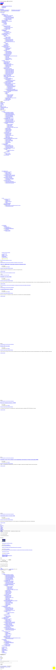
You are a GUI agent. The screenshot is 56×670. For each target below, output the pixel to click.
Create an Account (7, 666)
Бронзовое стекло (8, 65)
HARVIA (7, 43)
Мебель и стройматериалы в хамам (9, 76)
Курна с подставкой (10, 94)
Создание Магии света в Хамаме (6, 289)
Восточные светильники (9, 84)
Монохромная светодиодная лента (12, 89)
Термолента (7, 59)
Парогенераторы (8, 79)
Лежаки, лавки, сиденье (7, 75)
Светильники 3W (10, 88)
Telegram (1, 3)
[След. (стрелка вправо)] (1, 669)
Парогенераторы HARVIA (11, 80)
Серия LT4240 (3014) (9, 52)
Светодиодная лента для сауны (10, 41)
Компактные (7, 49)
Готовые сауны (6, 35)
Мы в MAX (2, 9)
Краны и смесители (8, 19)
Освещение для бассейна (7, 16)
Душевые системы (6, 67)
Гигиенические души (7, 61)
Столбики (5, 24)
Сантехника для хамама (7, 91)
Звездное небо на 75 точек (9, 73)
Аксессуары (7, 92)
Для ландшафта (4, 22)
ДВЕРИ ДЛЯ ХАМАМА (7, 63)
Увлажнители (6, 45)
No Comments (7, 553)
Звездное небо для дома (9, 27)
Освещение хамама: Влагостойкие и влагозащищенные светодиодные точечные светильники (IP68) (19, 459)
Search (1, 101)
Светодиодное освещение (6, 46)
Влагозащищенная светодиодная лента (11, 55)
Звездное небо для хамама (8, 68)
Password (2, 662)
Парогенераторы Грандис (9, 81)
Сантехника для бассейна (7, 18)
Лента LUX (7, 56)
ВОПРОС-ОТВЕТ (4, 556)
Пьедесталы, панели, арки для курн (11, 97)
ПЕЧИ (5, 42)
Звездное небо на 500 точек (10, 72)
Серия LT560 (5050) (9, 53)
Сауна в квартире (6, 44)
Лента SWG (7, 57)
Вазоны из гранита (8, 32)
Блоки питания (6, 47)
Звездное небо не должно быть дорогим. (7, 543)
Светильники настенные (7, 54)
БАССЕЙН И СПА (5, 14)
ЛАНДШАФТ (4, 30)
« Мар (1, 568)
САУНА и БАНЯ (4, 34)
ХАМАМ (3, 60)
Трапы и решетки (8, 99)
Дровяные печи (4, 29)
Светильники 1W (10, 87)
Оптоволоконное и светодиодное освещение (7, 262)
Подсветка (5, 23)
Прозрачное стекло (8, 66)
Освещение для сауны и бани (18, 262)
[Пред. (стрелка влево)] (0, 669)
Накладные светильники (11, 86)
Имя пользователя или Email (4, 661)
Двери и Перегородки (7, 25)
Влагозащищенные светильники (10, 83)
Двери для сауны (8, 37)
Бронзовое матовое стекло (9, 64)
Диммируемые (8, 48)
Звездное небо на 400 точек (10, 71)
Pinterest (1, 4)
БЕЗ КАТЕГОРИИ (5, 20)
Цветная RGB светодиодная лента (12, 90)
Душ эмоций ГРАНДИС (9, 78)
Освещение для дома (7, 26)
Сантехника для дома (7, 28)
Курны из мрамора (10, 95)
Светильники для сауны (9, 40)
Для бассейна (4, 21)
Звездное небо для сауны (9, 39)
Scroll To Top (2, 667)
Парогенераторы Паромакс (6, 33)
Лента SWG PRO (8, 58)
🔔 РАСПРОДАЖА (5, 258)
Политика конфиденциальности (7, 555)
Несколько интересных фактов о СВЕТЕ (8, 402)
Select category (2, 12)
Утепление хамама (6, 100)
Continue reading (2, 271)
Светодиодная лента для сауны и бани (7, 515)
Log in (1, 664)
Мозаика (7, 77)
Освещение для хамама (7, 82)
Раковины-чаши (8, 98)
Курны (7, 93)
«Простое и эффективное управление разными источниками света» (13, 264)
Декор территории (6, 31)
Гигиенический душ (7, 62)
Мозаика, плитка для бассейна (8, 15)
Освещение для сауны (7, 38)
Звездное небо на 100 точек (10, 69)
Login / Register (4, 652)
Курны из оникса (9, 96)
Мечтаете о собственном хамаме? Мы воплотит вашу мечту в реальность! (11, 547)
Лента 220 (5, 50)
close (1, 656)
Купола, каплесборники (7, 74)
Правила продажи (5, 554)
